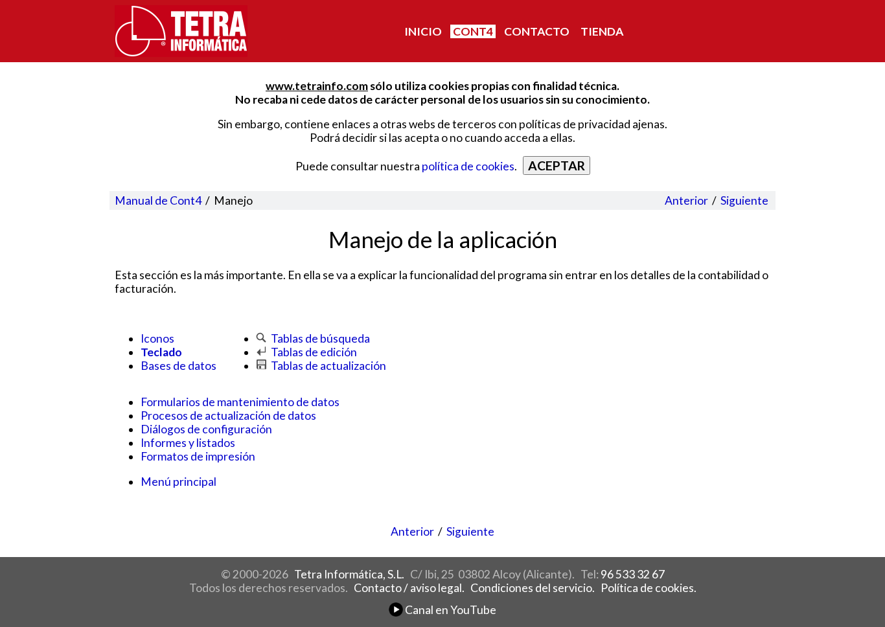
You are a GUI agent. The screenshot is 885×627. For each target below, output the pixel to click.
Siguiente (744, 200)
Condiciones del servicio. (532, 588)
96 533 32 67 (633, 574)
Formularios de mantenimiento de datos (240, 402)
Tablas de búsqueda (320, 338)
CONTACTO (536, 31)
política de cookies (468, 166)
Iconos (157, 338)
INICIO (423, 31)
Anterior (686, 200)
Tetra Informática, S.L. (349, 574)
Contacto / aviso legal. (409, 588)
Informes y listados (188, 443)
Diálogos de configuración (206, 429)
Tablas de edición (314, 352)
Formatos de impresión (198, 456)
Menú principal (178, 481)
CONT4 (473, 31)
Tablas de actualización (328, 365)
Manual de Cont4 (158, 200)
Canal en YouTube (449, 610)
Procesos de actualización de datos (228, 415)
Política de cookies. (648, 588)
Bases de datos (178, 365)
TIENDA (601, 31)
